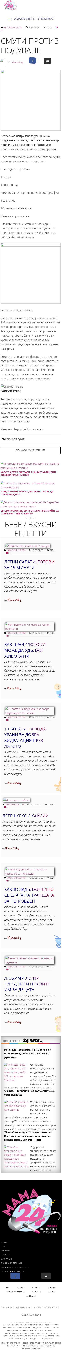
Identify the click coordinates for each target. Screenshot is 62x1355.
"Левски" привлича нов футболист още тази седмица (29, 1092)
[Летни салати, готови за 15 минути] (27, 546)
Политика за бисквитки (12, 1271)
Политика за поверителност (15, 1267)
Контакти (5, 1250)
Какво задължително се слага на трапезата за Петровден (29, 895)
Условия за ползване (11, 1263)
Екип (3, 1246)
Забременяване (24, 18)
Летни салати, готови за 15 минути (29, 564)
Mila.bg (52, 1292)
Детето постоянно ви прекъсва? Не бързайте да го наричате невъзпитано (30, 512)
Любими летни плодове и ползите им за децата (27, 983)
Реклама (5, 1255)
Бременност (46, 18)
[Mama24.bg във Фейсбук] (15, 1276)
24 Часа (20, 1287)
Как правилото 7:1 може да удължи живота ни (25, 650)
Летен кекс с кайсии (25, 816)
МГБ (8, 1287)
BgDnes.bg (36, 1292)
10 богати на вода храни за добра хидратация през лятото (25, 737)
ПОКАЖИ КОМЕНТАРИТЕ (30, 450)
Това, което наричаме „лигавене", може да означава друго (27, 493)
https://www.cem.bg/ (31, 1348)
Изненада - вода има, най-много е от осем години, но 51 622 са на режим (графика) (27, 1053)
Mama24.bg (17, 62)
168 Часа (36, 1287)
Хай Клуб (52, 1287)
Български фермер (15, 1292)
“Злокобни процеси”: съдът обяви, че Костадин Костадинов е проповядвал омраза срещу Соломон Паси (28, 1135)
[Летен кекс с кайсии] (16, 800)
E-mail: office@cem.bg (44, 1346)
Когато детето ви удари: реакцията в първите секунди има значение (28, 474)
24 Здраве (31, 1296)
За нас (4, 1242)
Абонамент (6, 1259)
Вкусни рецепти (13, 27)
